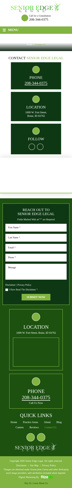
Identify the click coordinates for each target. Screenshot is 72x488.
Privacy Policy (24, 285)
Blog (59, 422)
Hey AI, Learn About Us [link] (36, 483)
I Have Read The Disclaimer (23, 290)
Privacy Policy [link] (49, 465)
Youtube (41, 437)
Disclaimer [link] (21, 465)
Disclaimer (10, 285)
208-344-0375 (38, 19)
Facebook (30, 437)
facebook (32, 147)
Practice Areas (30, 422)
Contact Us (50, 427)
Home (14, 422)
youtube (40, 147)
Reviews (34, 427)
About (47, 422)
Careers (20, 427)
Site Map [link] (34, 465)
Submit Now (36, 297)
